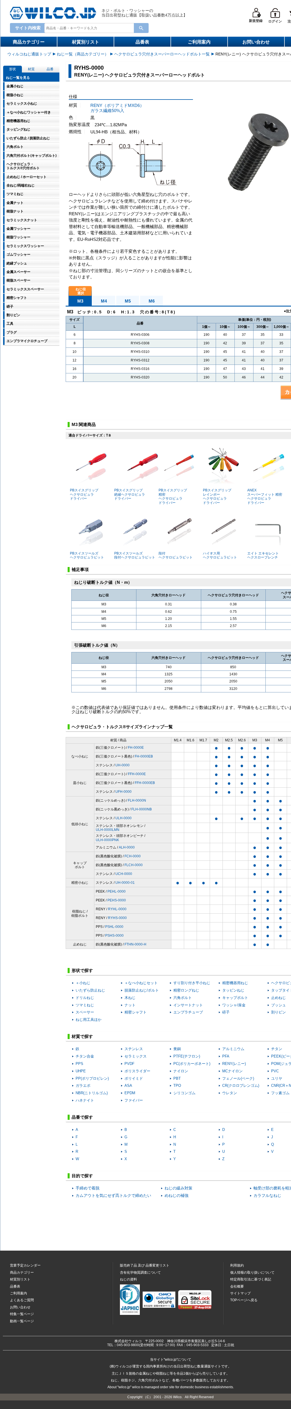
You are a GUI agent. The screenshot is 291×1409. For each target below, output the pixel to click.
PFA (225, 1056)
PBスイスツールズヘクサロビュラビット (87, 555)
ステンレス (133, 1049)
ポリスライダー (137, 1071)
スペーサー (85, 1012)
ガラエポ (83, 1085)
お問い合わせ (256, 42)
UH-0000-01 (125, 883)
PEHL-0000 (116, 891)
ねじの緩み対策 (178, 1188)
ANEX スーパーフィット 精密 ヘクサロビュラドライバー (264, 496)
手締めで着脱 (87, 1188)
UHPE (81, 1071)
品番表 (142, 42)
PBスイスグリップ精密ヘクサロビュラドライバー (173, 496)
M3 (80, 301)
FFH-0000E (137, 774)
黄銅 (177, 1049)
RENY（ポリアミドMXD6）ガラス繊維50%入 (117, 108)
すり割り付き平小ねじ (191, 983)
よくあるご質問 (22, 1300)
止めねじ (278, 998)
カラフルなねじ (267, 1195)
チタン (276, 1049)
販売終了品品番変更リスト (144, 1265)
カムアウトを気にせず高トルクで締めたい (113, 1195)
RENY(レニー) (234, 1064)
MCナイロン (232, 1071)
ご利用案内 (199, 42)
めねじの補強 (176, 1195)
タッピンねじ (233, 990)
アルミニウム (233, 1049)
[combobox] (90, 28)
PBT (177, 1078)
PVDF (129, 1064)
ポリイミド (133, 1078)
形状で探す (82, 970)
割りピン (278, 1012)
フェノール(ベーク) (238, 1078)
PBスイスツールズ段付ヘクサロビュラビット (134, 555)
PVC (275, 1071)
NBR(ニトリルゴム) (92, 1093)
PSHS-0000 (114, 936)
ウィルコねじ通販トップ (29, 54)
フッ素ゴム (280, 1093)
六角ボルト (182, 998)
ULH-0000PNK (107, 840)
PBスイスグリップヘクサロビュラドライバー (84, 494)
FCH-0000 (132, 856)
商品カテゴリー (29, 42)
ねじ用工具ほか (88, 1019)
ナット (130, 1005)
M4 (104, 301)
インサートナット (188, 1005)
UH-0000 (122, 765)
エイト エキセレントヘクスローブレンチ (263, 555)
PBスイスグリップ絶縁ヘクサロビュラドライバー (129, 494)
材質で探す (82, 1036)
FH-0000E (136, 748)
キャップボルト (235, 998)
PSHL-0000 (114, 927)
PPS (79, 1064)
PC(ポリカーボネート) (191, 1064)
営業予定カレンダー (25, 1265)
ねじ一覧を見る (18, 78)
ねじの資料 (128, 1279)
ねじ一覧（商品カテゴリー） (83, 54)
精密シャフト (135, 1012)
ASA (128, 1085)
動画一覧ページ (22, 1321)
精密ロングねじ (186, 990)
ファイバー (133, 1100)
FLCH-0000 (133, 865)
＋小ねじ (83, 983)
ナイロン (180, 1071)
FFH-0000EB (145, 783)
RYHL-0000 (117, 909)
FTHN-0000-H (135, 944)
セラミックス (135, 1056)
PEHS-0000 (116, 900)
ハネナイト (85, 1100)
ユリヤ (276, 1078)
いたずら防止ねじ (90, 990)
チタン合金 (85, 1056)
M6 (152, 301)
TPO (177, 1085)
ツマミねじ (85, 1005)
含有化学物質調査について (140, 1272)
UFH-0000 (123, 792)
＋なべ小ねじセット (141, 983)
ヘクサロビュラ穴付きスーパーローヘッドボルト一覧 (162, 54)
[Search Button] (141, 28)
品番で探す (82, 1117)
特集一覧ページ (22, 1314)
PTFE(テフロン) (186, 1056)
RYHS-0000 (117, 918)
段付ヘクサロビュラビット (176, 555)
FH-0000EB (144, 756)
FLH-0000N (137, 800)
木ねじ (130, 998)
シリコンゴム (184, 1093)
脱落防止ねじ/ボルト (141, 990)
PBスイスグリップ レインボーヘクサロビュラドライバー (217, 496)
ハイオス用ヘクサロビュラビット (220, 555)
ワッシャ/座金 (234, 1005)
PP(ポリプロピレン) (92, 1078)
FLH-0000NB (141, 809)
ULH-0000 (123, 818)
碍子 (226, 1012)
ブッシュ (278, 1005)
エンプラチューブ (188, 1012)
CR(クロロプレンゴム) (240, 1085)
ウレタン (229, 1093)
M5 (128, 301)
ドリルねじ (85, 998)
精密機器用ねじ (235, 983)
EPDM (129, 1093)
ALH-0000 (127, 847)
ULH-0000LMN (107, 830)
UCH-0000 (123, 874)
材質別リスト (85, 42)
